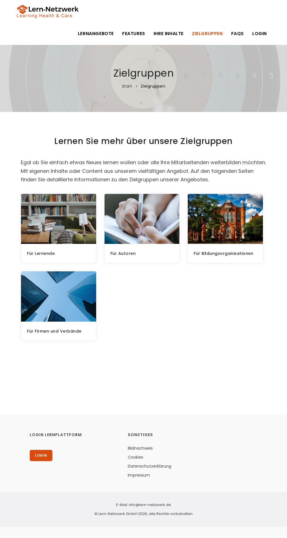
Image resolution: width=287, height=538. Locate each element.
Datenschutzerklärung (149, 466)
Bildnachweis (140, 448)
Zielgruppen (207, 33)
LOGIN (41, 455)
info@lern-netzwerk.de (150, 504)
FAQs (237, 33)
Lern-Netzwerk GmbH (117, 513)
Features (133, 33)
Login (259, 33)
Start (127, 86)
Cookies (135, 457)
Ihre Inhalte (169, 33)
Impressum (139, 475)
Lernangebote (96, 33)
